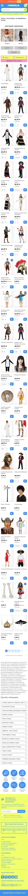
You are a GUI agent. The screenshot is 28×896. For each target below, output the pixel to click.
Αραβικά (7, 43)
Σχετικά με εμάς (5, 867)
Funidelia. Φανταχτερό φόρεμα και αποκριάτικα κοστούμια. (14, 5)
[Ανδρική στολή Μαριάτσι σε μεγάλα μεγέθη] (20, 331)
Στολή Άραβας (4, 83)
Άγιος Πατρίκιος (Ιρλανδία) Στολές (14, 710)
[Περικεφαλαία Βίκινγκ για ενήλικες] (7, 623)
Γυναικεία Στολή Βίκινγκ (7, 342)
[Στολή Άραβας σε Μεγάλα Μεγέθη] (7, 428)
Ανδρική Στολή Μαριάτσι (20, 472)
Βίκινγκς (21, 43)
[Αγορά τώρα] (12, 92)
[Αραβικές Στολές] (7, 36)
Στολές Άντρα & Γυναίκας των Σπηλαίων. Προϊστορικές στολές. (14, 702)
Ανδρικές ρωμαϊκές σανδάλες (19, 440)
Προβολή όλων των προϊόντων (14, 655)
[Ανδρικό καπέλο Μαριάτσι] (20, 623)
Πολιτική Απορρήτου (7, 860)
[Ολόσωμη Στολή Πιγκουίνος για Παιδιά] (7, 364)
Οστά (2, 601)
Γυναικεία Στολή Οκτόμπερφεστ (18, 246)
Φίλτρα (6, 57)
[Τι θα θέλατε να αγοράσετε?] (2, 5)
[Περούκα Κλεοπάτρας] (20, 364)
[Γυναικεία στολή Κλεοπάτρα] (7, 299)
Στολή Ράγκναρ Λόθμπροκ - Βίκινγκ (6, 116)
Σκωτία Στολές (7, 763)
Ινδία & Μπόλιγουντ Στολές (11, 747)
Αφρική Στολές (7, 727)
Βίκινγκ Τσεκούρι (5, 504)
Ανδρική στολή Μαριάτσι (18, 116)
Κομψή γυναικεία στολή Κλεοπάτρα (20, 213)
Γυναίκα (21, 48)
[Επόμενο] (22, 650)
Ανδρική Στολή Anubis (7, 245)
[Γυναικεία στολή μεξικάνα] (7, 202)
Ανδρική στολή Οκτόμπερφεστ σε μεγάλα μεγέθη (5, 278)
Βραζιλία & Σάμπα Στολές (11, 739)
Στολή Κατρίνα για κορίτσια (19, 602)
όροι (14, 817)
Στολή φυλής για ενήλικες (18, 407)
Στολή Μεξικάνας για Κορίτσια (19, 149)
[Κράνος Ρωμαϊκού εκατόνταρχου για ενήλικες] (20, 266)
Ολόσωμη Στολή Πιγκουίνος (5, 149)
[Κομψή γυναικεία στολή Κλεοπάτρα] (20, 202)
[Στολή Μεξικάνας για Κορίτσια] (20, 137)
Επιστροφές (4, 846)
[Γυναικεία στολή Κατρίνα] (7, 169)
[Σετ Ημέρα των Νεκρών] (20, 558)
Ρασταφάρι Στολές (8, 706)
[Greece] (2, 877)
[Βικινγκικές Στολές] (20, 36)
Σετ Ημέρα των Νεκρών (20, 569)
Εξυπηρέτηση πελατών (15, 824)
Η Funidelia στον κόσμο (8, 857)
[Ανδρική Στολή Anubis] (7, 234)
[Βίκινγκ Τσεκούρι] (7, 493)
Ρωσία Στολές (6, 751)
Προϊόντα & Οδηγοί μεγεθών (9, 843)
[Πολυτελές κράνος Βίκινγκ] (7, 525)
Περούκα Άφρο (18, 504)
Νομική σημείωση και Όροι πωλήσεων (11, 859)
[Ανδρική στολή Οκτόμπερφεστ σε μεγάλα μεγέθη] (7, 266)
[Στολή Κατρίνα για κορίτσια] (20, 590)
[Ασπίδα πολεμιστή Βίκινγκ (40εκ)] (7, 396)
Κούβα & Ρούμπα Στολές (10, 743)
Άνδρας (7, 48)
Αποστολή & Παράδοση (7, 845)
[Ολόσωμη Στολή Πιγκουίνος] (7, 137)
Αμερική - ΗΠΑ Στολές (10, 731)
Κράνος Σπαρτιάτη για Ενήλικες (6, 472)
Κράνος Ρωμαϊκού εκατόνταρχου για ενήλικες (19, 278)
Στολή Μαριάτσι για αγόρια (19, 181)
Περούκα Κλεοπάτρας (20, 375)
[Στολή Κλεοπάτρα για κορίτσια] (20, 525)
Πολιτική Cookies (6, 862)
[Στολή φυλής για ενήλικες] (20, 396)
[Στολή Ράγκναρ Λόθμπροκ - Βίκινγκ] (7, 105)
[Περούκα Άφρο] (20, 493)
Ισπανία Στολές (7, 714)
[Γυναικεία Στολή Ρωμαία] (7, 558)
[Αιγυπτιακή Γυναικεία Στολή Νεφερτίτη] (20, 299)
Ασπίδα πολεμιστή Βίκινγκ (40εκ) (5, 407)
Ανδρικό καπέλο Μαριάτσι (18, 634)
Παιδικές (14, 52)
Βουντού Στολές (8, 722)
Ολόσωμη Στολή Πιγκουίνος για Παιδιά (6, 375)
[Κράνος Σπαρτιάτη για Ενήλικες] (7, 461)
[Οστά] (7, 590)
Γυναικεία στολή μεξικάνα (5, 213)
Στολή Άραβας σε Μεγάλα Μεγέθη (5, 440)
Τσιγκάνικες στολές (9, 735)
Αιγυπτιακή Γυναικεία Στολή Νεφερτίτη (19, 310)
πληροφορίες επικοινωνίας (8, 850)
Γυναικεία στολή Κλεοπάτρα (5, 310)
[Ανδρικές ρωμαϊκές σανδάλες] (20, 428)
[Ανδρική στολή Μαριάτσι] (20, 105)
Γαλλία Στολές (7, 755)
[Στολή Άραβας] (7, 72)
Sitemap (3, 865)
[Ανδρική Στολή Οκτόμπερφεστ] (20, 72)
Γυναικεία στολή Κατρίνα (5, 181)
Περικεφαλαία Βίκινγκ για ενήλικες (6, 634)
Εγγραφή (21, 811)
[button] (26, 38)
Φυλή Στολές (6, 718)
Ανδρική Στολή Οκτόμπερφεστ (18, 84)
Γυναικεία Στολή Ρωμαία (7, 569)
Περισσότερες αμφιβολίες (8, 848)
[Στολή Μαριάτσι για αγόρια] (20, 169)
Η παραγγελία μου (6, 841)
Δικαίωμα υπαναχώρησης (8, 864)
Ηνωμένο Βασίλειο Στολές (11, 759)
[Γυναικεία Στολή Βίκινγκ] (7, 331)
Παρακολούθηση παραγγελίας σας (15, 831)
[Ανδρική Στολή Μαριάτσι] (20, 461)
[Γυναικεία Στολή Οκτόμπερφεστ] (20, 234)
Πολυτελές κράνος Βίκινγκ (6, 537)
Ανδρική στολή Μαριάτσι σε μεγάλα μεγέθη (19, 343)
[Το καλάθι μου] (25, 5)
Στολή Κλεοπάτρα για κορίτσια (20, 537)
